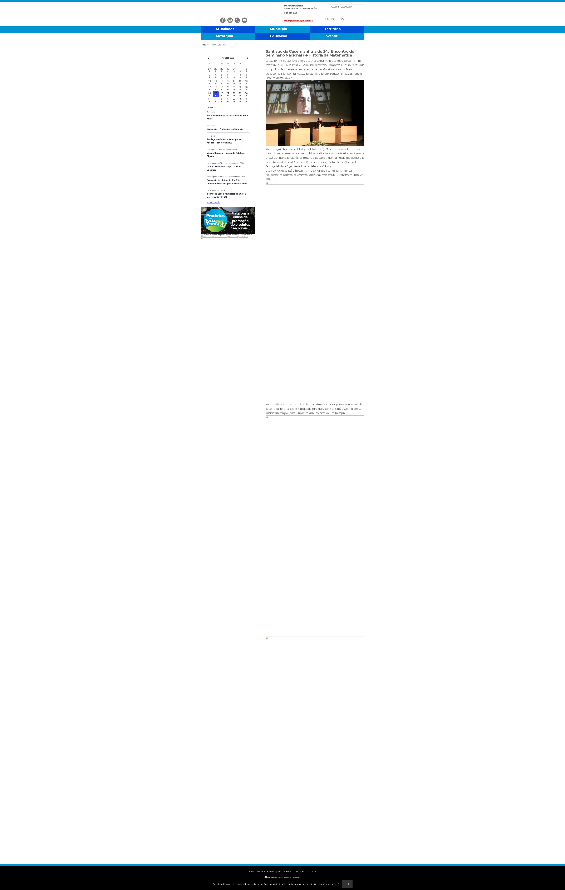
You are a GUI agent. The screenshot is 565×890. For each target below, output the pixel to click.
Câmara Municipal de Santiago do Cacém (235, 9)
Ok (347, 883)
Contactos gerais (299, 871)
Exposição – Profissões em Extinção (225, 128)
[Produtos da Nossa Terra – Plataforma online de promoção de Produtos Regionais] (228, 233)
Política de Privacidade (257, 871)
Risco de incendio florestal (360, 17)
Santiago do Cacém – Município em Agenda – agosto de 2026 (224, 141)
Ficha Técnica (311, 871)
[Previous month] (208, 57)
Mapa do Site (287, 871)
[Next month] (247, 57)
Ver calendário (213, 202)
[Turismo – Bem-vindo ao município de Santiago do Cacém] (224, 236)
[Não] (561, 883)
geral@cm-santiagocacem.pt (298, 20)
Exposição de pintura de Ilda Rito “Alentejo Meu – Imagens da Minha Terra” (227, 182)
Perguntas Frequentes (273, 871)
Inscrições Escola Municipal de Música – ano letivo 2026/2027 (227, 195)
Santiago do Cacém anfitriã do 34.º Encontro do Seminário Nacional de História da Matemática (310, 53)
